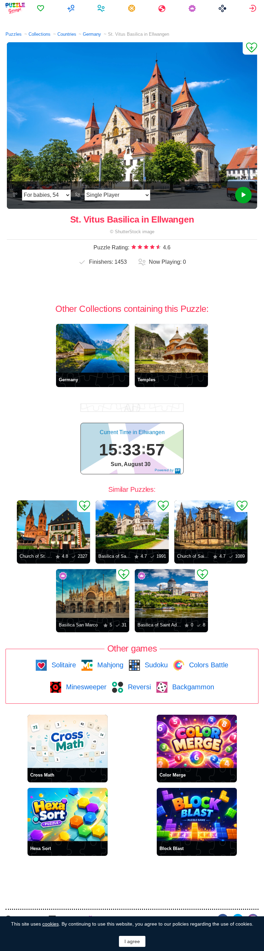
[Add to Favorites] (250, 48)
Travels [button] (163, 8)
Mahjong (109, 665)
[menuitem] (41, 8)
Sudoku (155, 665)
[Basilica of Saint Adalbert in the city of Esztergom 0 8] (171, 593)
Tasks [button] (133, 8)
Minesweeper (85, 687)
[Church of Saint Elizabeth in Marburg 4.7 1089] (211, 524)
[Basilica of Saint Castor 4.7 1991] (132, 524)
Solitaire (63, 665)
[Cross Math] (68, 741)
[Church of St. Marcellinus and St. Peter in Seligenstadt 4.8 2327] (53, 524)
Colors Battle (207, 665)
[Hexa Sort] (68, 814)
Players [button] (102, 8)
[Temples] (171, 348)
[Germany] (92, 348)
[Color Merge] (197, 741)
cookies (50, 924)
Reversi (138, 687)
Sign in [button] (253, 8)
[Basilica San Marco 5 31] (92, 593)
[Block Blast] (197, 814)
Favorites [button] (41, 8)
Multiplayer (72, 8)
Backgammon (192, 687)
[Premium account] (193, 8)
